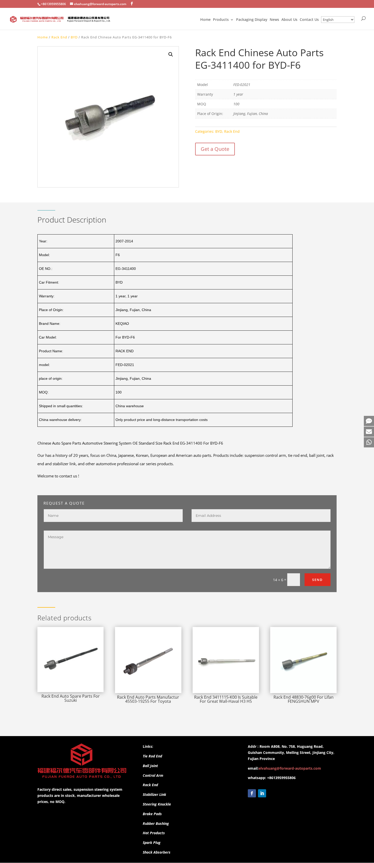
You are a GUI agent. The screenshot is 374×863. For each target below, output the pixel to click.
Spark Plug (152, 842)
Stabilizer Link (154, 794)
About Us (289, 20)
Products (221, 20)
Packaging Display (251, 20)
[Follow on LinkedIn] (262, 793)
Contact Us (309, 20)
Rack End (59, 37)
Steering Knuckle (157, 804)
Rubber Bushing (156, 823)
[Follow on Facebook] (252, 793)
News (274, 20)
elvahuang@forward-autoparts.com (289, 768)
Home (205, 20)
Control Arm (153, 775)
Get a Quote (215, 148)
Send (317, 579)
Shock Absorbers (156, 852)
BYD (74, 37)
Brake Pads (152, 813)
